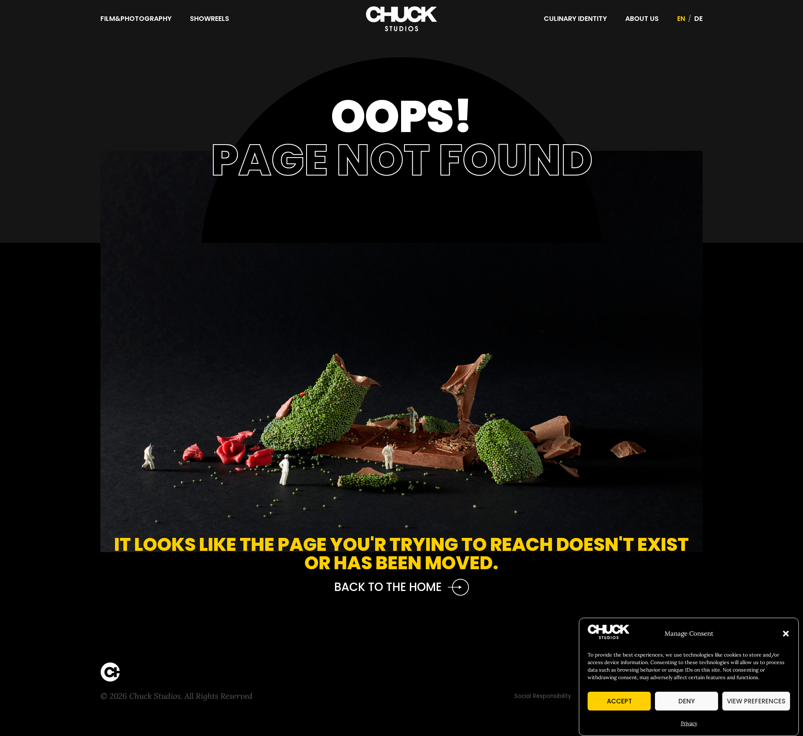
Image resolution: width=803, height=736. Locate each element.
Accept (619, 701)
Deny (686, 701)
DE (698, 18)
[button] (786, 633)
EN (681, 18)
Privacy (689, 723)
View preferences (756, 701)
